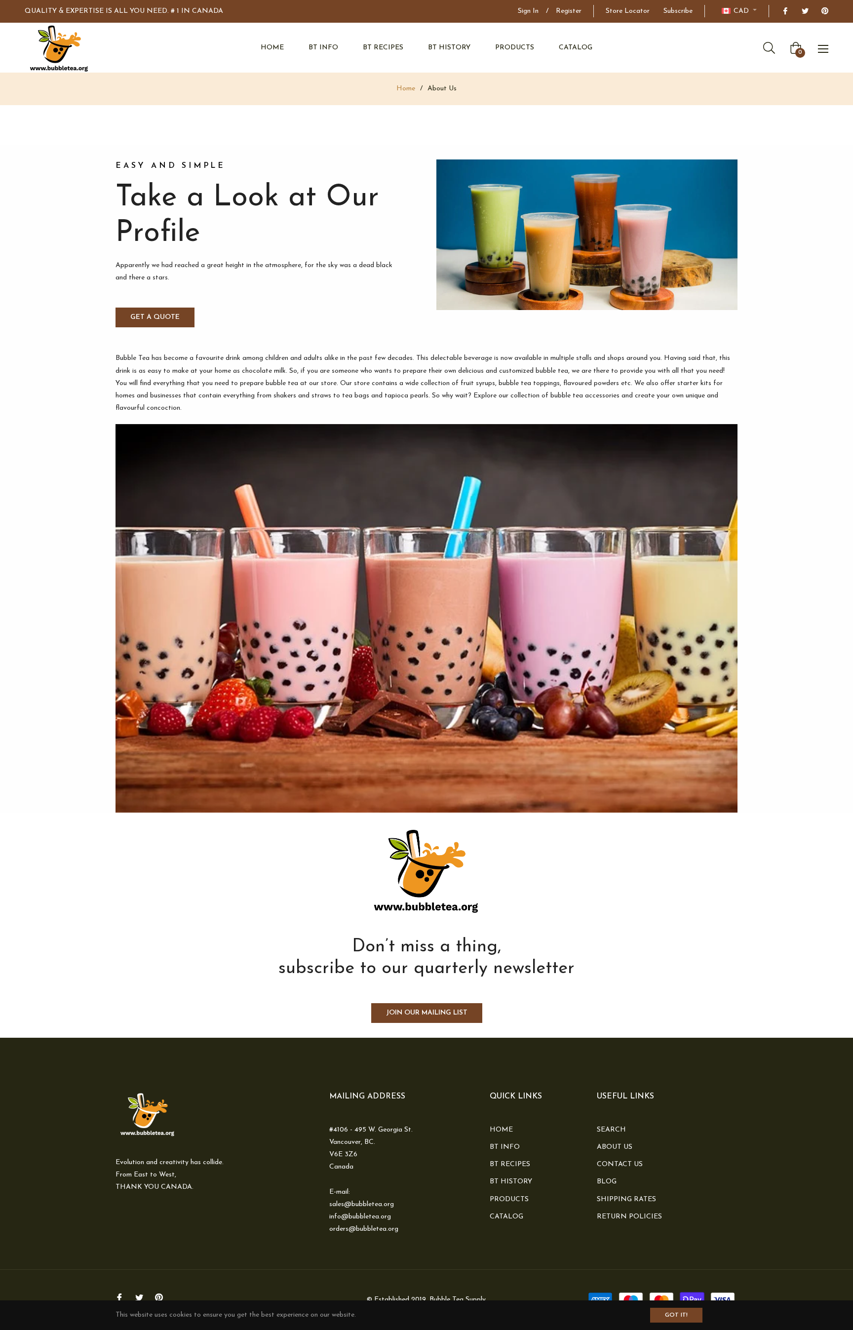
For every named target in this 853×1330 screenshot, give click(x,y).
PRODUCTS (509, 1199)
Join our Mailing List (426, 1013)
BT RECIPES (510, 1164)
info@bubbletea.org (360, 1216)
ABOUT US (614, 1147)
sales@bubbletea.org (361, 1204)
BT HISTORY (511, 1181)
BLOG (607, 1181)
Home (405, 88)
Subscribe (678, 11)
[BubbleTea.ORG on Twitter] (805, 11)
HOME (501, 1130)
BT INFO (505, 1147)
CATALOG (506, 1216)
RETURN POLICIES (629, 1216)
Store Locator (628, 11)
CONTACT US (620, 1164)
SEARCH (611, 1130)
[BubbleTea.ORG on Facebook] (785, 11)
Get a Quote (155, 317)
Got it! (676, 1315)
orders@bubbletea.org (363, 1229)
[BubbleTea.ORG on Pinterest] (824, 11)
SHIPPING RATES (626, 1199)
